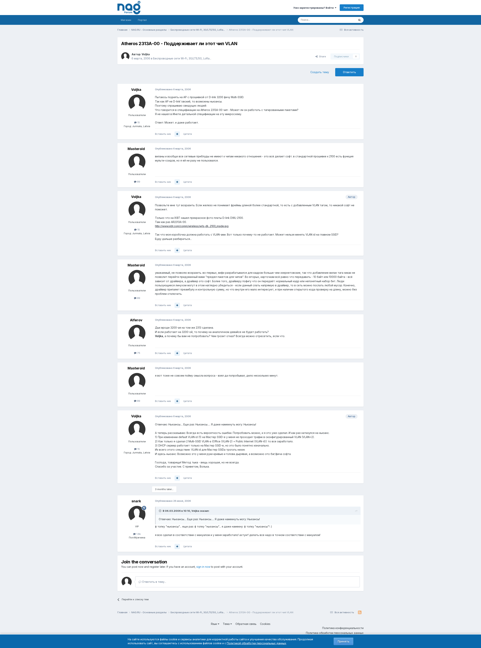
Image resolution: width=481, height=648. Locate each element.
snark (136, 501)
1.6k (138, 533)
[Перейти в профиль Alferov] (137, 333)
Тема (226, 623)
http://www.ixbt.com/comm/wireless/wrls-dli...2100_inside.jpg (191, 226)
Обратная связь (245, 623)
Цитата (187, 133)
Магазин (126, 19)
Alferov (136, 320)
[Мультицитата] (177, 134)
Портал (142, 19)
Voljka (146, 54)
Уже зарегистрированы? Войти (314, 7)
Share (322, 56)
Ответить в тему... (153, 581)
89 (138, 181)
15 (138, 122)
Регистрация (352, 7)
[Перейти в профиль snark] (137, 514)
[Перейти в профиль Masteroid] (137, 162)
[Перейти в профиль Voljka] (125, 56)
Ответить (349, 72)
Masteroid (136, 149)
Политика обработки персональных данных (335, 632)
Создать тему (319, 72)
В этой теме (343, 19)
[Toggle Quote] (160, 510)
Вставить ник (163, 133)
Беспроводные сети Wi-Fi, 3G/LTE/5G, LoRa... (182, 58)
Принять (343, 641)
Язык (214, 623)
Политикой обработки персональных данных (256, 643)
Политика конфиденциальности (343, 628)
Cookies (265, 623)
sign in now (203, 566)
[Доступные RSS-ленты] (360, 612)
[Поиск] (359, 20)
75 (138, 352)
